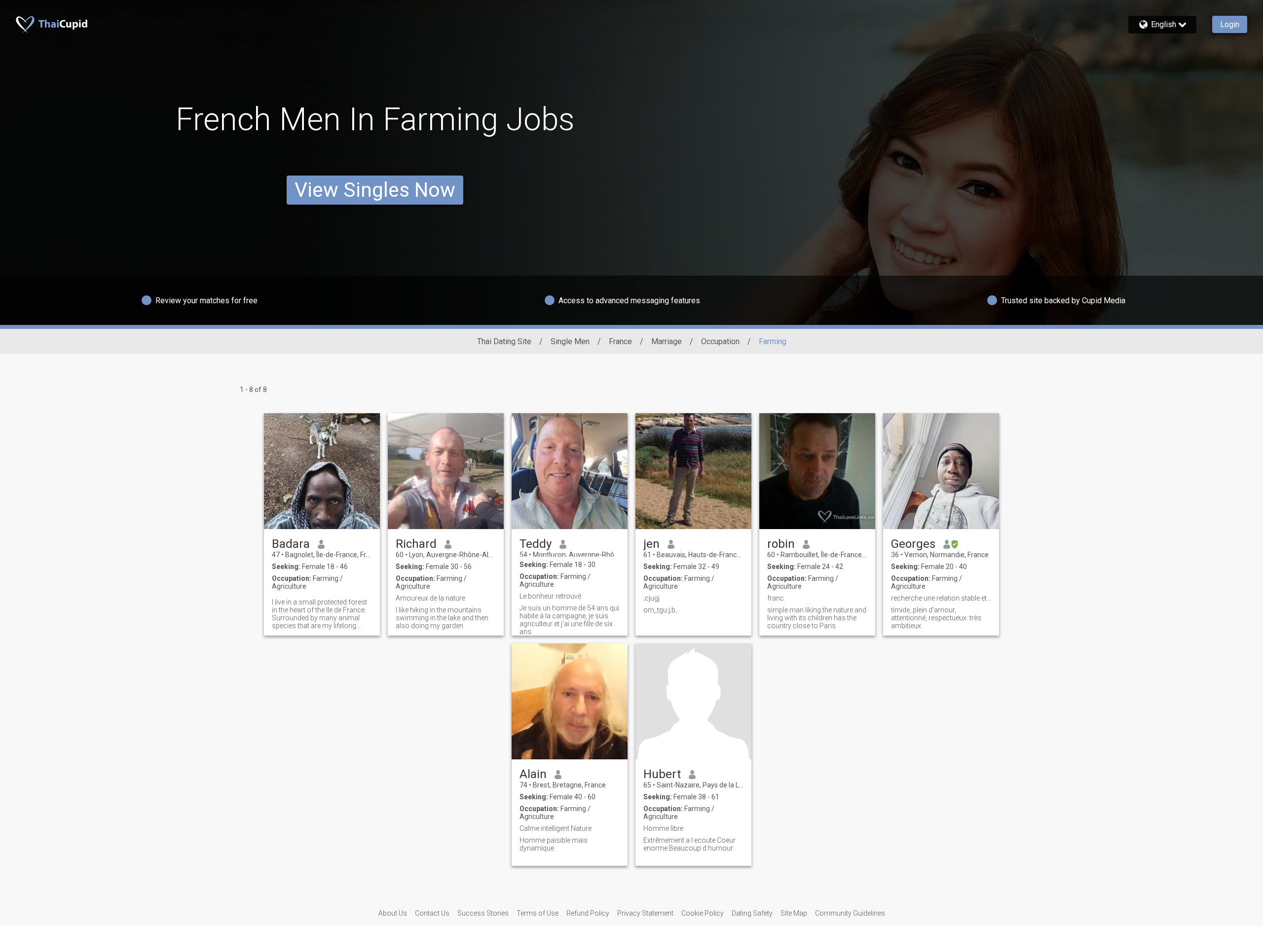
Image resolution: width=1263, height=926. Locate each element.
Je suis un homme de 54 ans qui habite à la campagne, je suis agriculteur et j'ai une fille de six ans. (569, 620)
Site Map (793, 913)
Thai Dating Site (504, 341)
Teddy (536, 544)
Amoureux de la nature (430, 598)
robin (781, 544)
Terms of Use (537, 913)
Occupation (720, 341)
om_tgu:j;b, (660, 610)
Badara (291, 544)
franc (775, 598)
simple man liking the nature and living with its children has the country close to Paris (816, 618)
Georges (913, 544)
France (620, 341)
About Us (392, 913)
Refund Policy (587, 913)
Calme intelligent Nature (556, 828)
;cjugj (651, 598)
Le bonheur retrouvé (550, 596)
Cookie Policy (702, 913)
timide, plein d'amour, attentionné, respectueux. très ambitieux (936, 618)
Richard (416, 544)
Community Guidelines (850, 913)
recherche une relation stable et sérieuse (941, 598)
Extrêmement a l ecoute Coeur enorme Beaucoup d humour (689, 844)
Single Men (570, 341)
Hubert (662, 774)
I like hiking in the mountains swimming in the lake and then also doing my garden (442, 618)
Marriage (666, 341)
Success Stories (483, 913)
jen (651, 544)
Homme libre (663, 828)
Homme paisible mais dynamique (554, 844)
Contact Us (432, 913)
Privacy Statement (645, 913)
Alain (533, 774)
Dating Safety (752, 913)
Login (1229, 24)
